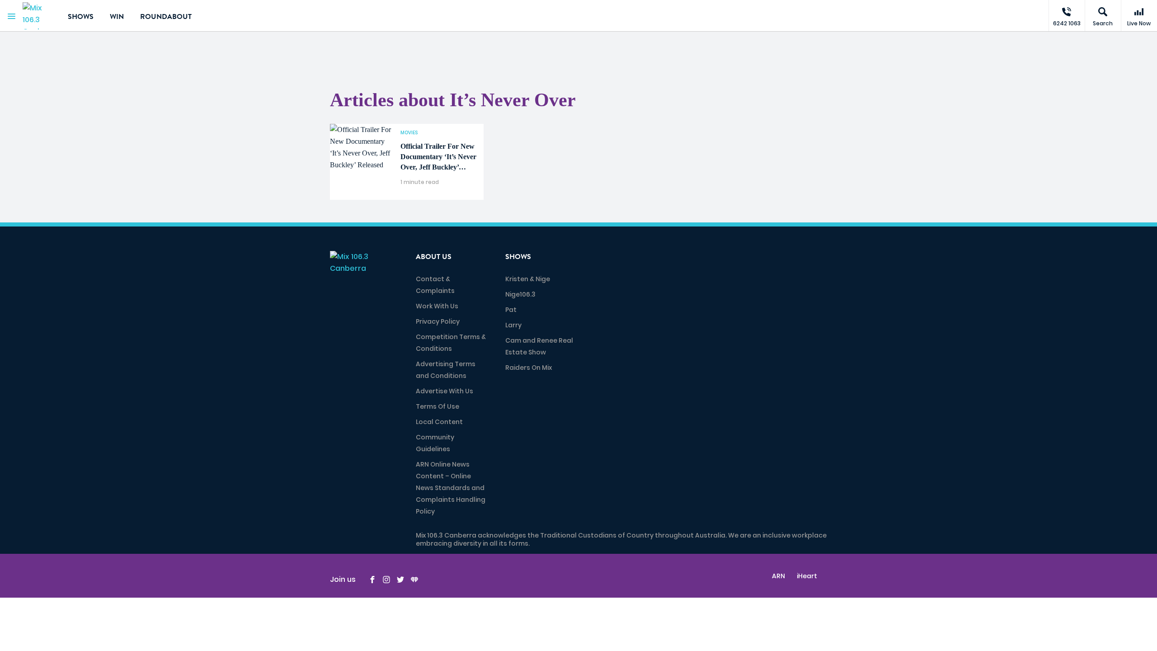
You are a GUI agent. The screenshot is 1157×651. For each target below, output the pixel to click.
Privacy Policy (438, 321)
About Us (434, 256)
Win (117, 16)
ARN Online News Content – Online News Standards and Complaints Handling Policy (450, 488)
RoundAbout (166, 16)
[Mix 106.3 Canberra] (38, 16)
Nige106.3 (520, 294)
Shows (81, 16)
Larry (513, 325)
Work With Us (437, 306)
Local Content (439, 421)
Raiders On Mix (528, 367)
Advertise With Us (444, 391)
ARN (778, 575)
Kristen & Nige (527, 278)
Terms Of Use (437, 406)
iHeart (807, 575)
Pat (511, 309)
